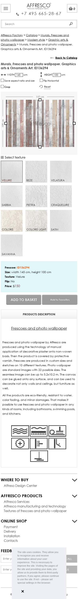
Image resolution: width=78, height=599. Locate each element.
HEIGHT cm (54, 74)
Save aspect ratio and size (19, 80)
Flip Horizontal (51, 80)
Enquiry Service (38, 12)
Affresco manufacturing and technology (35, 506)
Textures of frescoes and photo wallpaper (35, 511)
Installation (12, 536)
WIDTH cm (17, 74)
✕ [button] (22, 591)
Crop (7, 86)
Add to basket (24, 300)
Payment (11, 527)
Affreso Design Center (20, 485)
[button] (51, 583)
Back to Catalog (66, 57)
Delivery (10, 531)
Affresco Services (16, 501)
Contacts (11, 540)
